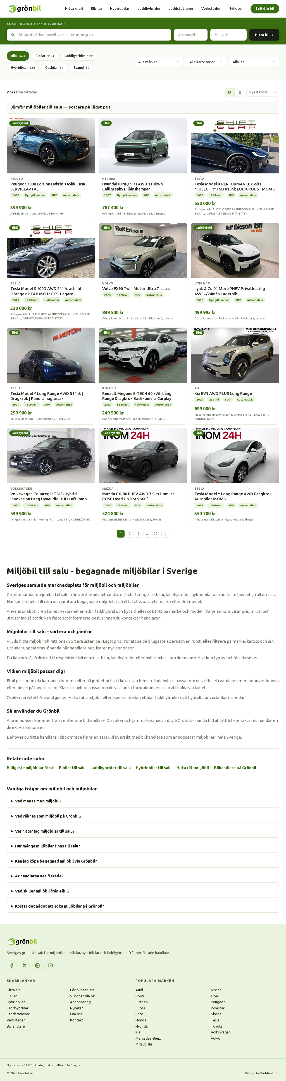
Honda (140, 1020)
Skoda (216, 1014)
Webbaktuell (269, 1073)
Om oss (76, 1014)
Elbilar (96, 8)
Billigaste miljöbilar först (30, 768)
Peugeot (218, 1002)
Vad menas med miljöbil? (38, 801)
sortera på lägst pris (90, 107)
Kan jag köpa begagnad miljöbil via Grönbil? (56, 861)
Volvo (215, 1038)
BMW (139, 996)
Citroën (141, 1002)
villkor (60, 1065)
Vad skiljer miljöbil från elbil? (42, 891)
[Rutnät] (229, 92)
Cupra (140, 1008)
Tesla (215, 1020)
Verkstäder (211, 8)
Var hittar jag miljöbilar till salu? (45, 831)
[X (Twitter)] (25, 965)
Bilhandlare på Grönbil (235, 768)
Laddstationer (181, 8)
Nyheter (235, 8)
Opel (215, 996)
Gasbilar (54, 67)
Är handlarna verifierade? (39, 876)
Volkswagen (221, 1032)
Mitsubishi (143, 1044)
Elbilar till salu (72, 768)
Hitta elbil (74, 8)
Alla (18, 56)
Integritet (43, 1065)
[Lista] (239, 92)
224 (156, 533)
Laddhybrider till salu (110, 768)
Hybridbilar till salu (153, 768)
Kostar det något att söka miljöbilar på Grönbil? (59, 906)
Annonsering (80, 1002)
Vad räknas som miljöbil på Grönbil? (48, 816)
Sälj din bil (265, 8)
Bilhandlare (16, 1026)
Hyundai (142, 1026)
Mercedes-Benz (148, 1038)
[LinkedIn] (37, 965)
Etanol (81, 67)
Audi (139, 990)
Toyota (217, 1026)
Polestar (218, 1008)
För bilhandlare (82, 990)
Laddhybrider (149, 8)
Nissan (216, 990)
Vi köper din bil (82, 996)
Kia (137, 1032)
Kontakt (76, 1020)
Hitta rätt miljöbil (193, 768)
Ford (139, 1014)
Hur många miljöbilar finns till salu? (47, 846)
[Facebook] (12, 965)
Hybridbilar (120, 8)
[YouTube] (50, 965)
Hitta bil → (264, 35)
